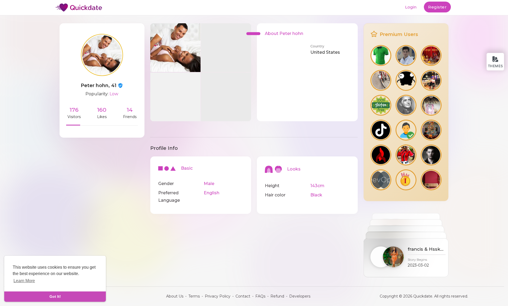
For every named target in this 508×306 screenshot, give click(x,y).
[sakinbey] (380, 155)
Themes (495, 66)
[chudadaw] (406, 130)
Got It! (55, 296)
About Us (174, 296)
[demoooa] (406, 80)
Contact (242, 296)
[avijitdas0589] (431, 80)
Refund (277, 296)
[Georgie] (406, 105)
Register (437, 7)
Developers (299, 296)
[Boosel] (431, 55)
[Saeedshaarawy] (380, 130)
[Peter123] (380, 105)
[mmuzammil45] (380, 55)
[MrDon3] (431, 155)
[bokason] (406, 155)
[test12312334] (431, 130)
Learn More (24, 280)
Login (410, 7)
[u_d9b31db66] (431, 105)
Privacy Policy (217, 296)
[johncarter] (380, 179)
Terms (194, 296)
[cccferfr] (431, 179)
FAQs (260, 296)
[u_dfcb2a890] (380, 80)
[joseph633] (406, 55)
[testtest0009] (406, 179)
